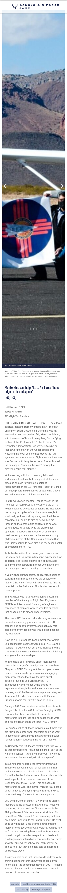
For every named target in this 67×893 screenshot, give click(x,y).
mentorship (15, 884)
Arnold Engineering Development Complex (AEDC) (39, 884)
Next (61, 186)
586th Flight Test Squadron (41, 889)
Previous (5, 186)
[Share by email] (14, 398)
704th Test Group (22, 889)
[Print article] (8, 398)
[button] (5, 6)
